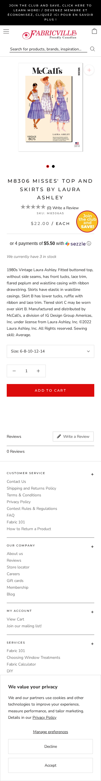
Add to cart (50, 390)
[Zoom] (89, 70)
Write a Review (65, 208)
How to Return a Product (29, 529)
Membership (17, 587)
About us (15, 553)
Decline (50, 746)
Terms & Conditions (24, 495)
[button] (50, 244)
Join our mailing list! (24, 626)
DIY (10, 671)
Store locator (18, 567)
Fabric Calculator (21, 664)
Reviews (14, 560)
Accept (50, 765)
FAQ (11, 515)
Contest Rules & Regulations (32, 508)
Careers (13, 574)
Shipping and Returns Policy (31, 488)
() (49, 208)
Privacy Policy (19, 502)
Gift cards (15, 580)
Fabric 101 (16, 522)
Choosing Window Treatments (33, 657)
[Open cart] (94, 31)
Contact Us (16, 481)
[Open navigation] (6, 31)
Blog (11, 594)
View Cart (15, 619)
